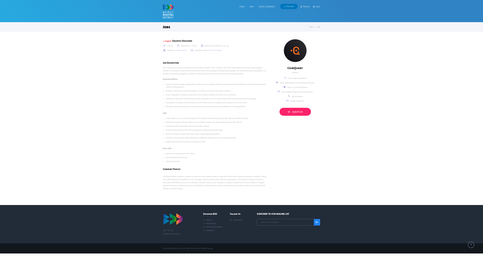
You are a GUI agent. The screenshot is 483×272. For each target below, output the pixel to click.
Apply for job (297, 111)
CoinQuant (295, 67)
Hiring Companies (267, 6)
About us (209, 220)
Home (242, 6)
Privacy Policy (211, 224)
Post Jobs (290, 6)
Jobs (252, 6)
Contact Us (210, 230)
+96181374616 (237, 220)
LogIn (318, 6)
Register (306, 6)
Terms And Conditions (214, 227)
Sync (211, 248)
